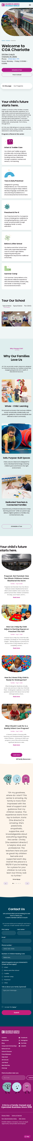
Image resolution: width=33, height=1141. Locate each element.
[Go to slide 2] (14, 883)
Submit (16, 1012)
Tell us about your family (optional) (14, 987)
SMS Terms (22, 1119)
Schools (8, 40)
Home (3, 40)
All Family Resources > (23, 759)
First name (6, 929)
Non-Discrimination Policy (9, 1119)
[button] (30, 4)
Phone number (7, 945)
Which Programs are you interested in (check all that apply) (14, 963)
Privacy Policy (6, 1115)
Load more (16, 755)
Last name (21, 929)
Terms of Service (17, 1115)
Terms (14, 1007)
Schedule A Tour (17, 70)
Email (4, 937)
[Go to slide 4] (18, 883)
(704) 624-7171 (13, 59)
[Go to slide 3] (16, 883)
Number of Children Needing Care (13, 954)
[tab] (7, 306)
